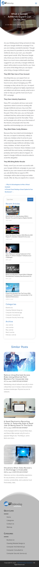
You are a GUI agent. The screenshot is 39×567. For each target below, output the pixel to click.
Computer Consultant (12, 315)
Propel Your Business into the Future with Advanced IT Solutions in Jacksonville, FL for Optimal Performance (19, 295)
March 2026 (9, 332)
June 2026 (9, 327)
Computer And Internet (12, 312)
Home (9, 517)
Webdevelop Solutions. (25, 563)
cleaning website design (13, 310)
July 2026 (8, 325)
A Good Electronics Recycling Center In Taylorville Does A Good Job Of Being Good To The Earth (18, 423)
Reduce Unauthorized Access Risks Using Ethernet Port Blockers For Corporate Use (17, 377)
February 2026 (10, 335)
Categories (10, 520)
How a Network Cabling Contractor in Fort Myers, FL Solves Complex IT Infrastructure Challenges (18, 255)
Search (30, 199)
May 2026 (8, 330)
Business (8, 307)
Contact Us (10, 524)
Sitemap (9, 527)
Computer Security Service (14, 317)
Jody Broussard (11, 24)
